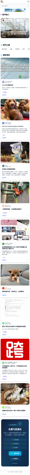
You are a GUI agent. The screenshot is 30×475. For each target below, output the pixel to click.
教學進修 (17, 49)
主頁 (8, 471)
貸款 (24, 49)
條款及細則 (15, 463)
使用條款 (16, 471)
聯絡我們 (12, 471)
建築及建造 (4, 49)
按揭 (11, 49)
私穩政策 (20, 471)
